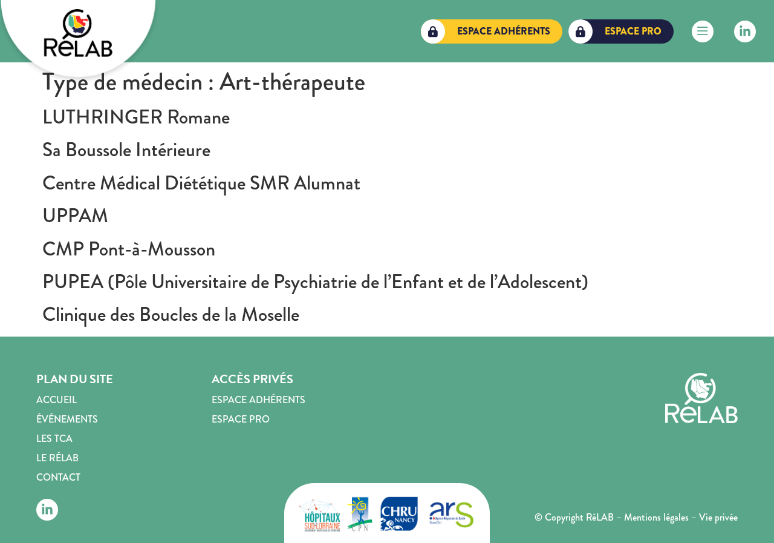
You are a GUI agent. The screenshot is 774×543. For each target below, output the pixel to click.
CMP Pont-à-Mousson (128, 249)
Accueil (56, 400)
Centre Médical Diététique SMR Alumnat (201, 183)
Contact (58, 477)
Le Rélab (57, 458)
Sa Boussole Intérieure (126, 150)
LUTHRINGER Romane (136, 117)
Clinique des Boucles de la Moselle (170, 314)
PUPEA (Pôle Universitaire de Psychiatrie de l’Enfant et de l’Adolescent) (315, 282)
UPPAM (75, 216)
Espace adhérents (258, 400)
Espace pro (241, 419)
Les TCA (54, 439)
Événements (67, 419)
